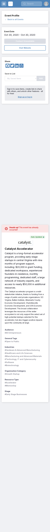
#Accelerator (10, 383)
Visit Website (25, 48)
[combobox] (31, 4)
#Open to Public (12, 341)
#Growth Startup (12, 374)
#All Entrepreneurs (13, 333)
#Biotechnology (12, 365)
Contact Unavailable (25, 41)
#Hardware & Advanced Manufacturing (22, 350)
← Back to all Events (14, 19)
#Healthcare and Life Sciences (18, 353)
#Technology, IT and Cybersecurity (20, 359)
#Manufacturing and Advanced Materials (23, 356)
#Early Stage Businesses (16, 394)
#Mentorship (10, 386)
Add (41, 78)
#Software (9, 362)
